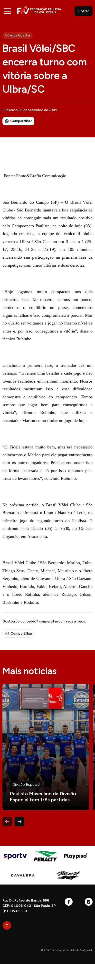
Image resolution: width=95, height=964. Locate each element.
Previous (7, 821)
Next (19, 821)
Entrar (83, 11)
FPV (39, 10)
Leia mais (45, 747)
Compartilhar (21, 121)
